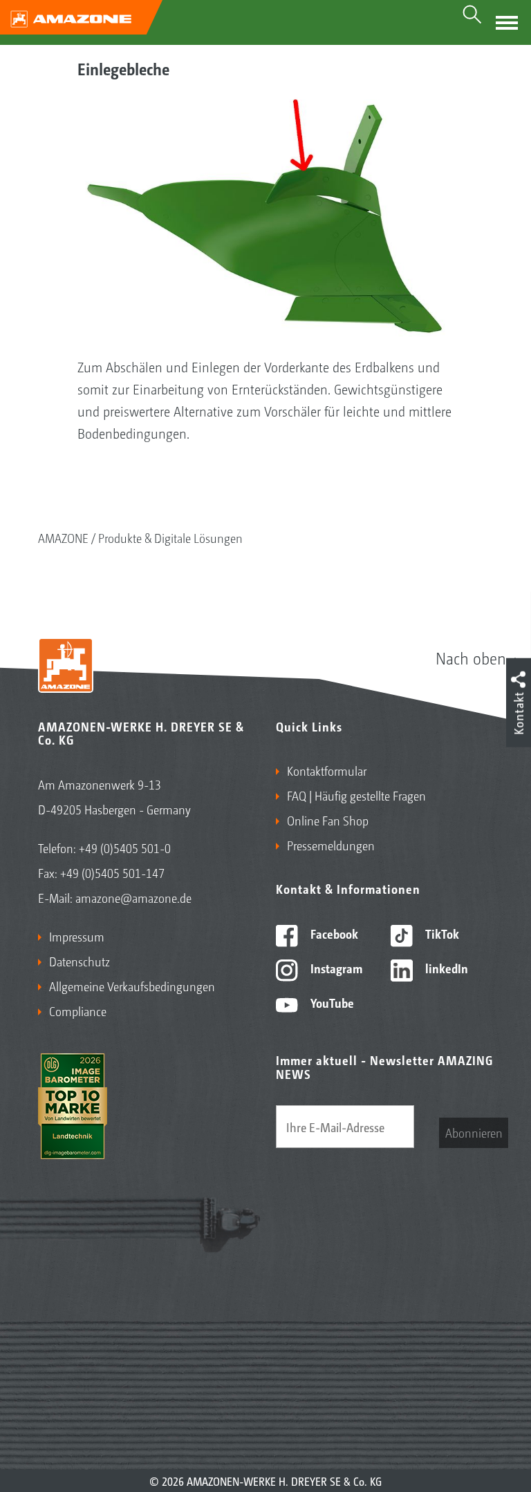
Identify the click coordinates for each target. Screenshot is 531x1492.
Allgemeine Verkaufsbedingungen (132, 985)
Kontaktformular (326, 770)
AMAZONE (63, 537)
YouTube (331, 1002)
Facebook (333, 933)
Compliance (77, 1010)
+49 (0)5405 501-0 (125, 847)
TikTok (440, 933)
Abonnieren (474, 1132)
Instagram (335, 968)
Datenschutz (79, 961)
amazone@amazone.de (133, 897)
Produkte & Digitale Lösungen (170, 537)
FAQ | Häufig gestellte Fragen (356, 795)
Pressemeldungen (331, 845)
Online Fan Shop (328, 820)
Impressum (76, 936)
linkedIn (445, 968)
